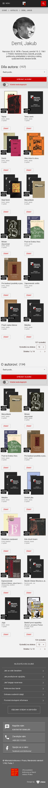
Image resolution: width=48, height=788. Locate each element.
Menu (6, 3)
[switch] (5, 84)
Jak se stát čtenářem (13, 671)
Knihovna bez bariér (12, 688)
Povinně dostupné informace (16, 700)
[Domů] (24, 4)
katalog (14, 10)
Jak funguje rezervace (13, 682)
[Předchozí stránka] (40, 351)
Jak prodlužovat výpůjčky (14, 677)
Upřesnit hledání (24, 79)
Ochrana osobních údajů (14, 694)
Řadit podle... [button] (8, 72)
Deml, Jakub (26, 10)
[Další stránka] (45, 351)
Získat (6, 128)
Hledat (42, 3)
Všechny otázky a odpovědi (24, 710)
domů (4, 10)
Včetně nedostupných (18, 84)
